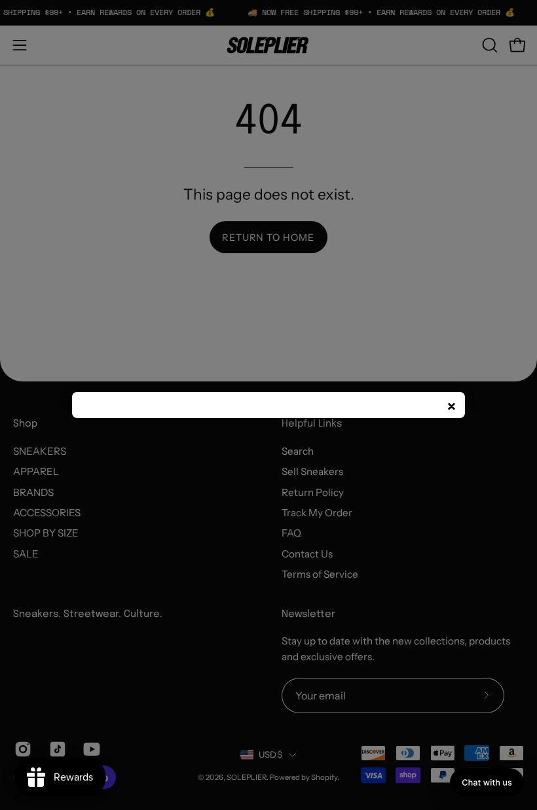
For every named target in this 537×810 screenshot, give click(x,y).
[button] (487, 782)
